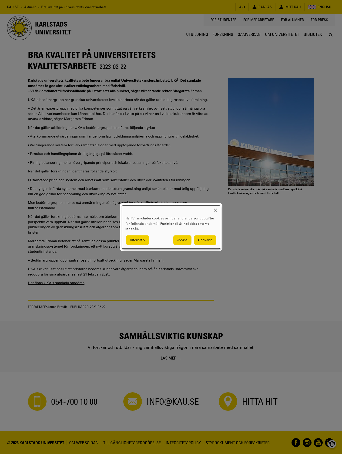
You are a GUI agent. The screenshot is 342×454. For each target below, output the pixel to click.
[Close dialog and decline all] (215, 208)
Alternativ (137, 240)
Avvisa (182, 240)
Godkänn (205, 240)
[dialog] (171, 227)
